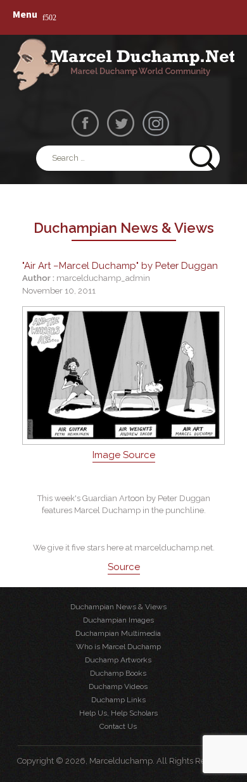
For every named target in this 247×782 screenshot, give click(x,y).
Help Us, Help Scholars (118, 713)
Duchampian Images (118, 620)
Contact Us (118, 726)
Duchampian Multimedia (118, 633)
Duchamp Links (118, 699)
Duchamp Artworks (118, 659)
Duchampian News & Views (118, 606)
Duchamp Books (118, 673)
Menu (25, 14)
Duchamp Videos (118, 686)
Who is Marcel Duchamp (118, 646)
